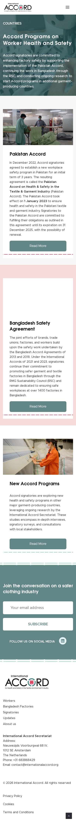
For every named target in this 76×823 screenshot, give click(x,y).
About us (9, 724)
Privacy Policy (12, 796)
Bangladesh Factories (18, 706)
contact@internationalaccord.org (34, 764)
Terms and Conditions (18, 812)
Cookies (8, 804)
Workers (9, 700)
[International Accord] (18, 7)
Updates (9, 718)
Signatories (11, 712)
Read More (38, 246)
